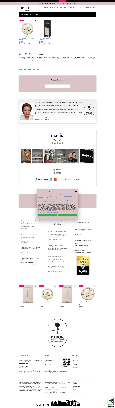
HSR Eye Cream (59, 382)
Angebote (75, 367)
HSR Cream (59, 385)
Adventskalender (61, 383)
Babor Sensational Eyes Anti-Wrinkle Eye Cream (77, 57)
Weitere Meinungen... (23, 363)
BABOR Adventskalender (57, 387)
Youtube (55, 105)
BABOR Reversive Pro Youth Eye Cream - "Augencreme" (46, 39)
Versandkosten (29, 43)
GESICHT (25, 69)
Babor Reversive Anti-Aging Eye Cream (40, 57)
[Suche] (58, 1)
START (21, 69)
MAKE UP (81, 7)
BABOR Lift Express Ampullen (24, 303)
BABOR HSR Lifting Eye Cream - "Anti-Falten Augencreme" (26, 39)
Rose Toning (54, 383)
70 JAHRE (46, 7)
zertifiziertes (21, 386)
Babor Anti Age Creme (28, 58)
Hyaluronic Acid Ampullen (50, 385)
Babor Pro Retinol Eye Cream (50, 60)
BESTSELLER (59, 7)
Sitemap (74, 382)
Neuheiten (75, 365)
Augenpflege (75, 360)
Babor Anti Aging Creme (38, 60)
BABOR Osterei (48, 387)
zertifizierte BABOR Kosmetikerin (63, 102)
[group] (28, 28)
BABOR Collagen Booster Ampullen (65, 303)
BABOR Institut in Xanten (29, 386)
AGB (73, 387)
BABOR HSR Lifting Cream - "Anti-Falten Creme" (47, 303)
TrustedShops (68, 105)
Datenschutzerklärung (77, 386)
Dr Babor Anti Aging (28, 60)
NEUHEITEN (52, 7)
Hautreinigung (76, 358)
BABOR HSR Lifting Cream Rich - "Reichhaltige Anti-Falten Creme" (86, 304)
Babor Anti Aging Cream (62, 58)
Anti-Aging (29, 69)
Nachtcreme (75, 363)
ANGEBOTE (88, 7)
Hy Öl (65, 382)
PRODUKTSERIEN (72, 7)
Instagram (59, 105)
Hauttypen (75, 364)
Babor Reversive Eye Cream (51, 58)
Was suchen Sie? (57, 80)
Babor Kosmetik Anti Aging (38, 58)
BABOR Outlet (55, 389)
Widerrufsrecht (76, 383)
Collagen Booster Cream (50, 382)
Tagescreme (75, 361)
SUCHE (94, 7)
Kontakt (74, 389)
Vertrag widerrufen (77, 392)
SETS (65, 7)
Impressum (75, 385)
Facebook (50, 105)
